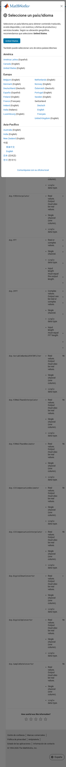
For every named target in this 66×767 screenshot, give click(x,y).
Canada (7, 64)
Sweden (38, 97)
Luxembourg (9, 114)
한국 (5, 160)
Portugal (39, 92)
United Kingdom (42, 118)
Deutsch (41, 105)
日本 (5, 155)
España (7, 92)
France (6, 101)
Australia (7, 130)
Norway (38, 84)
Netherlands (40, 80)
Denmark (7, 84)
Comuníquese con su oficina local (33, 170)
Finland (6, 97)
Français (41, 114)
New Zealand (9, 138)
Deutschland (9, 88)
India (5, 134)
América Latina (10, 59)
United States (9, 68)
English (40, 110)
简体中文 (10, 147)
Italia (5, 110)
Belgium (7, 80)
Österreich (40, 88)
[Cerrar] (61, 6)
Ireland (6, 105)
